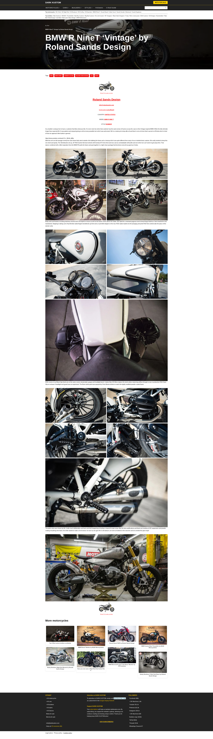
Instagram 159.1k (134, 710)
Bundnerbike (159, 15)
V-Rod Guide (111, 8)
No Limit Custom (99, 15)
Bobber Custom (68, 75)
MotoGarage (51, 17)
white (96, 75)
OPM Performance (81, 17)
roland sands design (82, 75)
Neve (47, 737)
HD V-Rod (58, 12)
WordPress (60, 737)
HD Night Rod (65, 12)
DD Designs (152, 15)
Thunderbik (70, 15)
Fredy (127, 15)
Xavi (48, 25)
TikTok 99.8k (133, 720)
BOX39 (64, 15)
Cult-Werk (58, 17)
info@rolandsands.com (106, 105)
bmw (51, 75)
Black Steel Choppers (118, 15)
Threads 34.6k (133, 723)
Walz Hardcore (57, 15)
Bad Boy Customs (79, 15)
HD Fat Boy (81, 12)
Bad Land (64, 17)
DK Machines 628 (135, 714)
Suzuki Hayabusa (136, 12)
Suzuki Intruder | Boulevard (124, 12)
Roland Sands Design (106, 99)
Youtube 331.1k (134, 704)
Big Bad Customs (89, 15)
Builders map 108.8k (135, 717)
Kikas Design (72, 17)
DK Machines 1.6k (135, 701)
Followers (99, 8)
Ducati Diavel (104, 12)
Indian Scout (112, 12)
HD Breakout (73, 12)
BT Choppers (108, 15)
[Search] (166, 7)
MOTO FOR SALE (160, 2)
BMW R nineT (58, 75)
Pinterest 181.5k (134, 707)
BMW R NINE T (109, 119)
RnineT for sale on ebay (106, 93)
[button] (59, 7)
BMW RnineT (96, 12)
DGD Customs (144, 15)
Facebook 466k (134, 698)
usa (92, 75)
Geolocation (106, 110)
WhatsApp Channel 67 (136, 726)
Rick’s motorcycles (134, 15)
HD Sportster (88, 12)
